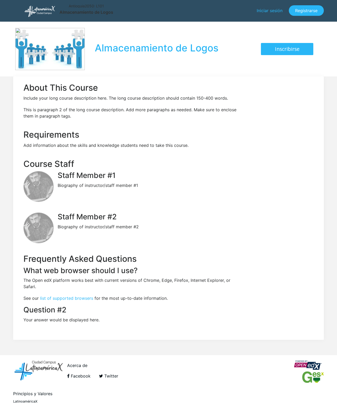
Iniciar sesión (270, 10)
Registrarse (306, 10)
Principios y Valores (32, 393)
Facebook (80, 376)
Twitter (110, 376)
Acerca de (77, 365)
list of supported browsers (66, 298)
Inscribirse (287, 48)
